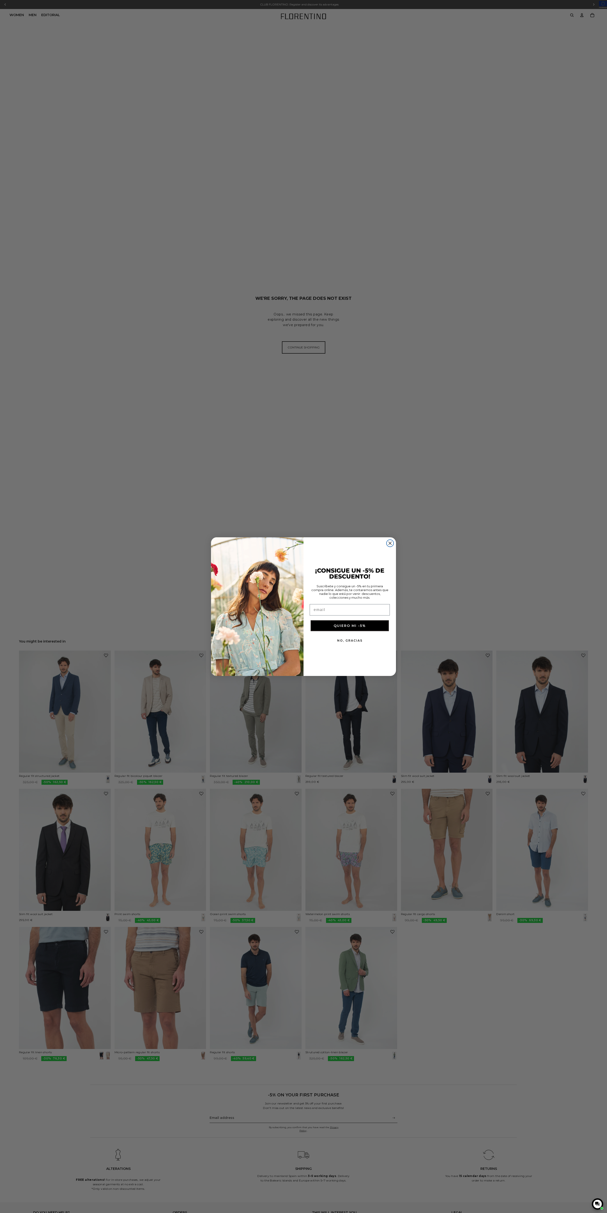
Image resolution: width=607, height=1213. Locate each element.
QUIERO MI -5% (350, 626)
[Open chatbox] (597, 1204)
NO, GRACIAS (350, 640)
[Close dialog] (390, 543)
